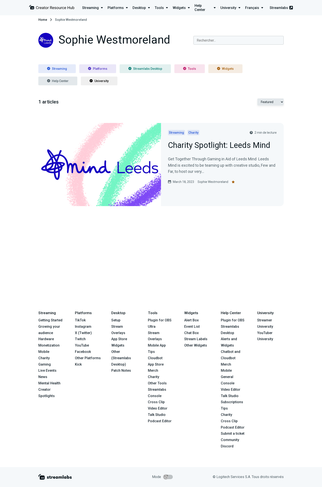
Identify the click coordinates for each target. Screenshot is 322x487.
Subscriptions (232, 402)
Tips (151, 352)
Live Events (47, 370)
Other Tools (157, 383)
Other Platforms (88, 358)
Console (227, 383)
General (227, 377)
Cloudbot (155, 358)
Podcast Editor (160, 421)
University (101, 81)
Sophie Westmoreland (213, 182)
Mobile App (157, 345)
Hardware (46, 339)
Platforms (100, 68)
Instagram (83, 326)
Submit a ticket (232, 433)
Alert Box (191, 320)
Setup (115, 320)
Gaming (44, 364)
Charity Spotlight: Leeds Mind (219, 145)
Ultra (152, 326)
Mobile (43, 352)
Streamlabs (279, 8)
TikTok (80, 320)
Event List (192, 326)
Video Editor (157, 408)
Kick (78, 364)
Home (42, 19)
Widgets (228, 68)
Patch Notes (121, 370)
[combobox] (238, 40)
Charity (44, 358)
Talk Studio (157, 415)
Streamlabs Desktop (147, 68)
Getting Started (50, 320)
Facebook (83, 352)
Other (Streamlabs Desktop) (121, 358)
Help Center (60, 81)
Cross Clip (156, 402)
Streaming (59, 68)
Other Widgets (195, 345)
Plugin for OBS (160, 320)
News (42, 377)
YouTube (82, 345)
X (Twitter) (83, 333)
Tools (192, 68)
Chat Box (191, 333)
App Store (119, 339)
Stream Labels (195, 339)
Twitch (80, 339)
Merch (153, 370)
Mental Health (49, 383)
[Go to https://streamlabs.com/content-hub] (51, 8)
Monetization (49, 345)
